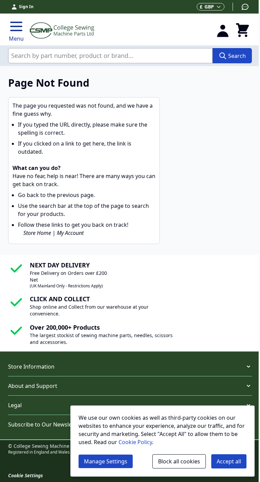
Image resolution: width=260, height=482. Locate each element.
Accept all (229, 461)
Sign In (26, 6)
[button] (130, 366)
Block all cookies (179, 461)
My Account (70, 233)
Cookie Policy (135, 442)
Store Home (37, 233)
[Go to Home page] (119, 30)
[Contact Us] (241, 7)
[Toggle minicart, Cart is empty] (242, 30)
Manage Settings (105, 461)
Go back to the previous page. (56, 195)
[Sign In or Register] (222, 30)
